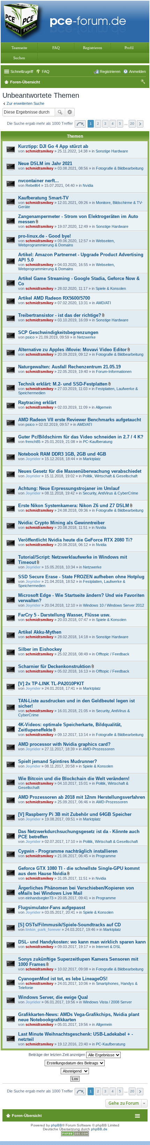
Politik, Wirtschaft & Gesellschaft (110, 476)
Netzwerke (86, 337)
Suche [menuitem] (144, 83)
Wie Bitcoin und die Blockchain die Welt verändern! (73, 778)
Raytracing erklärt (37, 402)
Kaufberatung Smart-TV (43, 197)
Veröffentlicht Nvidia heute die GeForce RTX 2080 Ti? (75, 540)
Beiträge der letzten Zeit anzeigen (57, 1054)
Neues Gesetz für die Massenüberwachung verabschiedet (79, 471)
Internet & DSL (108, 947)
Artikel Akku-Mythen (39, 632)
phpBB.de (99, 1129)
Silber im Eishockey (40, 649)
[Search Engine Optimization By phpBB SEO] (75, 1135)
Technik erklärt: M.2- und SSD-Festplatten (62, 384)
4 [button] (113, 123)
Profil (129, 48)
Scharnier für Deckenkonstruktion (54, 666)
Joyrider (32, 459)
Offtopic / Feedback (112, 654)
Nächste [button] (140, 124)
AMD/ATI (103, 303)
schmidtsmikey (39, 151)
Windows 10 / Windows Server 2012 (113, 605)
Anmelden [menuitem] (137, 71)
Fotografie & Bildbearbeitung (119, 168)
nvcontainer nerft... (38, 180)
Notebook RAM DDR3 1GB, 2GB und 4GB (62, 454)
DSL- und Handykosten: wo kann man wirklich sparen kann (82, 942)
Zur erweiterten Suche (25, 103)
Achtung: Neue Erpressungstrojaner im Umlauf (68, 488)
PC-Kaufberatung (97, 441)
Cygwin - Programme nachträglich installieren (68, 851)
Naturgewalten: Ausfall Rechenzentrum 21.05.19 (69, 366)
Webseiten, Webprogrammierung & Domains (66, 243)
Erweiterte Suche (70, 112)
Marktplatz (92, 459)
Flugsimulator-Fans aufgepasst (51, 907)
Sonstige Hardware (112, 151)
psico (30, 337)
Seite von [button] (80, 124)
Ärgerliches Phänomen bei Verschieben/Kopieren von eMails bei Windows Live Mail (76, 890)
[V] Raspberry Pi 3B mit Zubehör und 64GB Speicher (75, 814)
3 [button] (105, 123)
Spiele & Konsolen (111, 288)
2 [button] (98, 123)
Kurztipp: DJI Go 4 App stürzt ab (53, 146)
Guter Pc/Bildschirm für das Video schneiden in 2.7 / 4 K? (80, 436)
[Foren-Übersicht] (66, 21)
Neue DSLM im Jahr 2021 (45, 163)
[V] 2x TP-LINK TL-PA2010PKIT (51, 683)
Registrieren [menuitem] (110, 71)
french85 (32, 441)
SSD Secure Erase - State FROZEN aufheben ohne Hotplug (81, 576)
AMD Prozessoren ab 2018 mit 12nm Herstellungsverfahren (81, 797)
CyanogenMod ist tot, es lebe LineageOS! (62, 978)
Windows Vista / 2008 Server (107, 1002)
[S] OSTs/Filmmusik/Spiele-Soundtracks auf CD (69, 924)
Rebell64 (32, 185)
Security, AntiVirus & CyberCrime (110, 493)
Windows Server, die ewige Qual (53, 997)
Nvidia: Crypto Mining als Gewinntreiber (61, 522)
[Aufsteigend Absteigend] (75, 1071)
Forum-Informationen (114, 371)
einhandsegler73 (39, 898)
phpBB (56, 1125)
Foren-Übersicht (27, 1115)
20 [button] (132, 123)
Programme (106, 856)
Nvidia (88, 185)
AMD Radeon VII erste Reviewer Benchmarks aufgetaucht (79, 419)
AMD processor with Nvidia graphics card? (64, 744)
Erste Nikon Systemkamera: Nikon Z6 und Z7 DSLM (73, 505)
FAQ (56, 48)
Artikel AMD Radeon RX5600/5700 (54, 298)
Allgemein (104, 407)
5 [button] (120, 123)
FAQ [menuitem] (46, 71)
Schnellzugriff (21, 71)
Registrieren (92, 48)
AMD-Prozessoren (98, 749)
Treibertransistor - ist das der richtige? (59, 315)
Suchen (19, 58)
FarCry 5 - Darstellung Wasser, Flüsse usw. (64, 615)
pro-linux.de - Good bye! (44, 236)
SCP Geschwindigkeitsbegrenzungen (58, 332)
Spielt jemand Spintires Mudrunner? (57, 761)
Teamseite (19, 48)
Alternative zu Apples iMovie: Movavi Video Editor (72, 349)
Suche (60, 112)
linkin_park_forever (43, 929)
